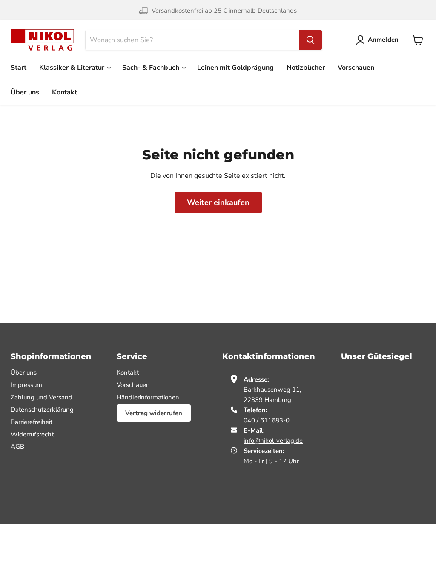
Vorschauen (356, 67)
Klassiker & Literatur (72, 67)
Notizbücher (306, 67)
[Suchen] (310, 40)
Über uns (25, 92)
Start (18, 67)
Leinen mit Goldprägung (235, 67)
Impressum (26, 385)
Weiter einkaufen (218, 202)
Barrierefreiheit (31, 422)
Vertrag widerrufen (153, 413)
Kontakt (64, 92)
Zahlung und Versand (41, 397)
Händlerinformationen (148, 397)
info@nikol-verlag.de (273, 440)
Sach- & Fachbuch (151, 67)
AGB (17, 446)
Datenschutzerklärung (42, 409)
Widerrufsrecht (32, 434)
